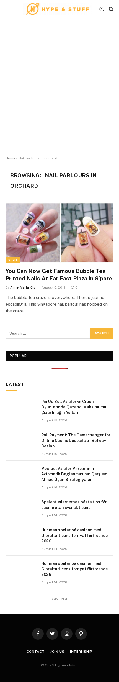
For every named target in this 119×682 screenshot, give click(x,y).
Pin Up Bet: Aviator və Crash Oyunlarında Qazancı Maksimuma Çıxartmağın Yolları (73, 407)
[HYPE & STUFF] (57, 9)
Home (10, 158)
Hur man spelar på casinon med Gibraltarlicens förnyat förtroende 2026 (74, 535)
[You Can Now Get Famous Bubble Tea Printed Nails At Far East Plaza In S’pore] (59, 232)
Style (13, 260)
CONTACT (36, 651)
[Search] (110, 9)
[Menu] (9, 9)
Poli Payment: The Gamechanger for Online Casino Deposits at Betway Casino (75, 440)
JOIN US (57, 651)
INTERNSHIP (81, 651)
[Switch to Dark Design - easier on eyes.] (101, 9)
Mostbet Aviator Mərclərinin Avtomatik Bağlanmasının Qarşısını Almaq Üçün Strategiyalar (74, 474)
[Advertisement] (59, 87)
